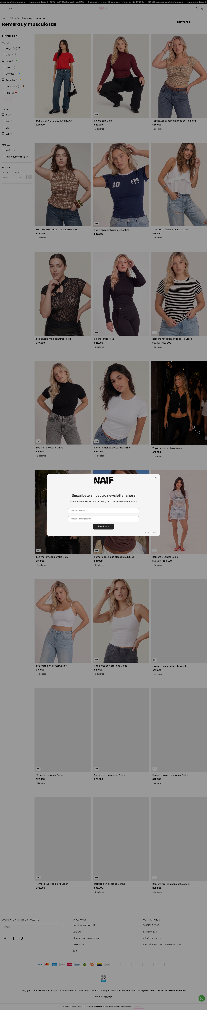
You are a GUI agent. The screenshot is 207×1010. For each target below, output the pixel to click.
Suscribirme (103, 526)
